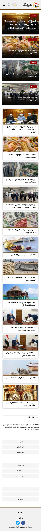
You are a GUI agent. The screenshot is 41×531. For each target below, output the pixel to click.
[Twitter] (18, 523)
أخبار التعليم (20, 471)
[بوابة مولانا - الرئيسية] (31, 4)
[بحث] (9, 4)
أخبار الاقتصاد (20, 465)
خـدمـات (20, 499)
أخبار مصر (20, 442)
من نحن (20, 518)
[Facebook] (23, 523)
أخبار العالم (20, 447)
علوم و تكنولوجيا (20, 476)
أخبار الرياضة (20, 452)
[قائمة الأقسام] (4, 4)
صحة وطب (20, 494)
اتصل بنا (20, 512)
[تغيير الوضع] (14, 4)
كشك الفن (20, 489)
